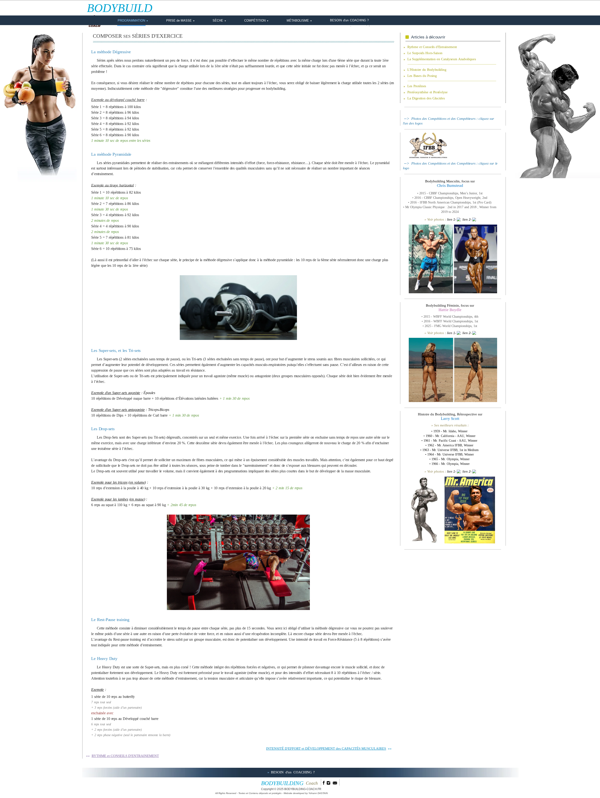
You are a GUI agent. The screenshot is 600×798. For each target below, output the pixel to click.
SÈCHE (219, 20)
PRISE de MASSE (180, 20)
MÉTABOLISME (299, 20)
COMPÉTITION (256, 20)
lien (449, 219)
